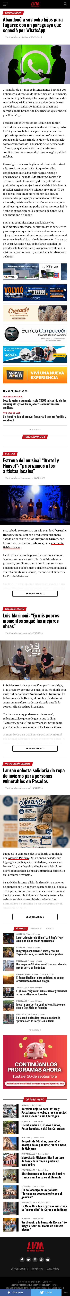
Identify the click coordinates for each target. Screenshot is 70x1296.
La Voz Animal (53, 1268)
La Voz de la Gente (19, 1268)
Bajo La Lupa (37, 1268)
